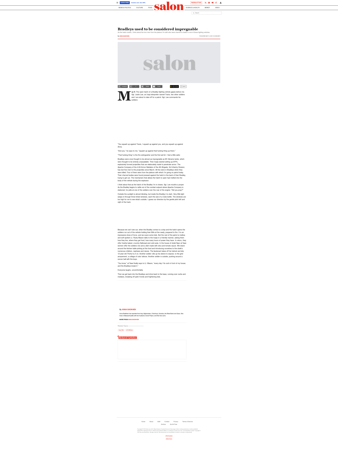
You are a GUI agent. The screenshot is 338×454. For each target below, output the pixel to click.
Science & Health (193, 7)
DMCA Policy (169, 438)
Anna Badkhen (124, 36)
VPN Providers (169, 435)
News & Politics (125, 7)
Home (143, 421)
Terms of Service (187, 421)
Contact (166, 421)
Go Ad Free (173, 424)
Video (217, 7)
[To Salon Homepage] (169, 6)
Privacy (175, 421)
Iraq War (121, 330)
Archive (163, 424)
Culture (139, 7)
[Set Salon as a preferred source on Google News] (174, 86)
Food (150, 7)
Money (207, 7)
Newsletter (196, 2)
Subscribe (125, 2)
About (151, 421)
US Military (129, 330)
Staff (158, 421)
